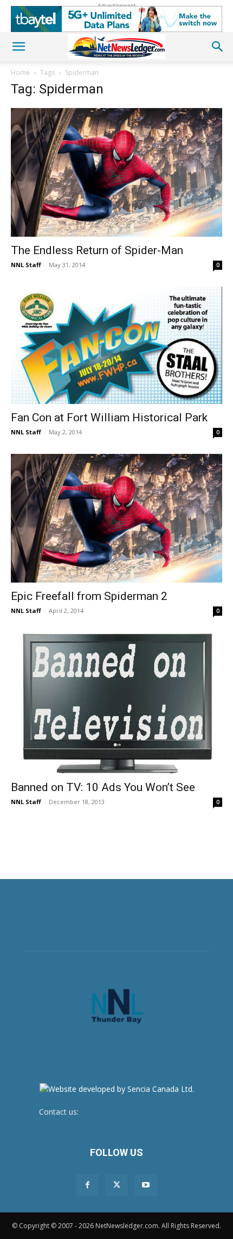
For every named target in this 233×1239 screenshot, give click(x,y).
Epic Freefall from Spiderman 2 (89, 596)
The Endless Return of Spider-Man (97, 250)
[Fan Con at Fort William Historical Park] (116, 345)
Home (20, 72)
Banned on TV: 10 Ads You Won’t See (103, 787)
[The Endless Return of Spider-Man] (116, 172)
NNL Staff (26, 265)
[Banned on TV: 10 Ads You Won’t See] (116, 703)
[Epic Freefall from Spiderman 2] (116, 518)
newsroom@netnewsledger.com (138, 1112)
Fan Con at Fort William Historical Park (109, 417)
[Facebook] (87, 1185)
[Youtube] (146, 1185)
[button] (18, 46)
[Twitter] (116, 1185)
